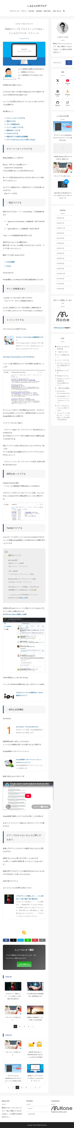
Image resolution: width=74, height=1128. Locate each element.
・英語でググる (62, 352)
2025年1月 (60, 223)
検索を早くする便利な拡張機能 (17, 136)
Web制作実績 (31, 1114)
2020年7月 (60, 248)
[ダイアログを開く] (64, 11)
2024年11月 (61, 228)
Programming (24, 38)
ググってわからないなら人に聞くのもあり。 (63, 408)
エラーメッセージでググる (15, 118)
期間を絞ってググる (13, 130)
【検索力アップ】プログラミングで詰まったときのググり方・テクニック (35, 1078)
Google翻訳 (10, 262)
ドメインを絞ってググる (14, 127)
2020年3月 (60, 268)
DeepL (8, 266)
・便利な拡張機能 (63, 388)
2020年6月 (60, 253)
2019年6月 (60, 284)
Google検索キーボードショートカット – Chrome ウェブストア (63, 399)
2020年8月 (60, 243)
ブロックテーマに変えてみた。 (13, 1018)
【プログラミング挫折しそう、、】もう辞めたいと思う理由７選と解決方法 (13, 996)
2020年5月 (60, 258)
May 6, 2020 (23, 598)
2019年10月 (61, 273)
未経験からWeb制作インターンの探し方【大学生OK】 (35, 1018)
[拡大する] (43, 372)
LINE (18, 955)
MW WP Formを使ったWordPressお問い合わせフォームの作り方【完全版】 (35, 1054)
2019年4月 (60, 289)
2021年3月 (60, 238)
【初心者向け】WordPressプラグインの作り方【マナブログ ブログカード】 (63, 195)
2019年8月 (60, 279)
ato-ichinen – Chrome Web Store (27, 727)
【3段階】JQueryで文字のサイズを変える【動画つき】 (62, 158)
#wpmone (60, 328)
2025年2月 (60, 218)
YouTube (30, 1108)
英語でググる (11, 121)
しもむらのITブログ (37, 5)
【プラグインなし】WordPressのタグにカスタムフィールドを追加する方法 (13, 1078)
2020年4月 (60, 263)
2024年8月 (60, 233)
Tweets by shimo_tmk (59, 1112)
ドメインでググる (63, 360)
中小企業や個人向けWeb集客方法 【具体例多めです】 (35, 995)
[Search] (69, 62)
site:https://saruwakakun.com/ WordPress (18, 357)
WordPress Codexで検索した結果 (15, 614)
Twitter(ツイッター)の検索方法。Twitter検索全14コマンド (63, 382)
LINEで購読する (24, 964)
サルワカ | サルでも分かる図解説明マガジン (63, 365)
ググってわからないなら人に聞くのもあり (21, 139)
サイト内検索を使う (13, 124)
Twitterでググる (12, 133)
